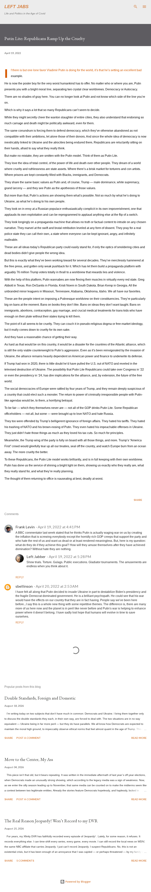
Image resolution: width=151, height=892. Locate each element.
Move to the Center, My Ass (28, 759)
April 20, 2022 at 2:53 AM (57, 586)
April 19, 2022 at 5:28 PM (70, 556)
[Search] (135, 6)
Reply (19, 577)
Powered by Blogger (78, 881)
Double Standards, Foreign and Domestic (40, 698)
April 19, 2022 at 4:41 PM (59, 527)
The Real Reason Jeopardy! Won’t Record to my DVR (51, 821)
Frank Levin (25, 527)
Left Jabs (16, 6)
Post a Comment (28, 737)
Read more (139, 737)
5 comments (25, 860)
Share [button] (138, 499)
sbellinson (24, 586)
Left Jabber (36, 556)
